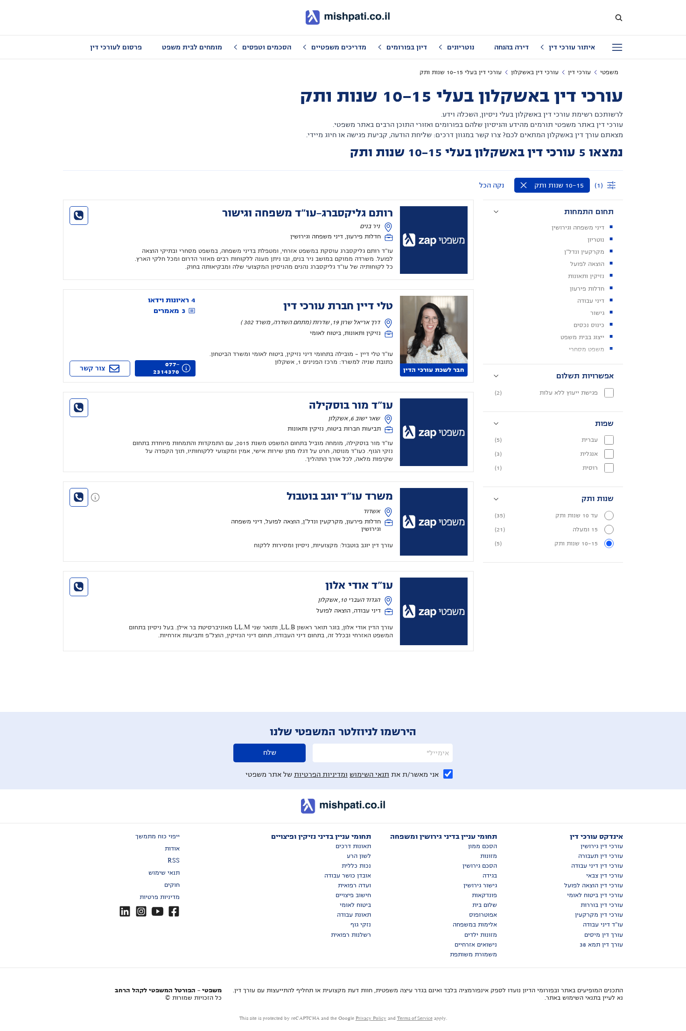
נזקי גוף (360, 924)
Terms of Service (415, 1018)
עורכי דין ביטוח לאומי (595, 895)
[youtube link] (157, 911)
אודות (172, 848)
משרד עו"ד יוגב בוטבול (340, 496)
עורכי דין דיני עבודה (597, 866)
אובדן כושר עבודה (347, 875)
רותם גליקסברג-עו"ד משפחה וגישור (307, 213)
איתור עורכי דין (572, 47)
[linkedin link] (125, 911)
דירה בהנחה (511, 47)
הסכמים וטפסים (266, 47)
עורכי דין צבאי (604, 875)
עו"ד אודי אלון (359, 585)
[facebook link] (174, 911)
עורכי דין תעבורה (600, 856)
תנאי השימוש (369, 774)
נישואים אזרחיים (476, 944)
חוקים (172, 885)
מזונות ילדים (480, 935)
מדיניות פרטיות (160, 897)
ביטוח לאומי (355, 905)
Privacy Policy (371, 1018)
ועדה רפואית (354, 885)
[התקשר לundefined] (79, 215)
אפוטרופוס (483, 915)
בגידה (490, 875)
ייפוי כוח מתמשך (157, 836)
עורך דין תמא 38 (601, 944)
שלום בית (484, 905)
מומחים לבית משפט (192, 47)
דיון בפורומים (406, 47)
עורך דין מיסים (603, 935)
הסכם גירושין (479, 866)
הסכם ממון (482, 846)
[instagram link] (141, 911)
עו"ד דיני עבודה (603, 924)
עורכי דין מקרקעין (599, 915)
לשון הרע (359, 856)
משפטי (609, 72)
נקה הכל (491, 185)
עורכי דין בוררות (602, 905)
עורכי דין (579, 72)
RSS (174, 860)
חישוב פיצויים (353, 895)
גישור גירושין (480, 885)
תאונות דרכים (353, 846)
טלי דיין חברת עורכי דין (338, 306)
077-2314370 (166, 368)
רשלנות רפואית (351, 935)
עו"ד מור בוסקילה (351, 405)
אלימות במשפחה (475, 924)
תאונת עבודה (354, 915)
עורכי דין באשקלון (535, 72)
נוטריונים (460, 47)
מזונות (488, 856)
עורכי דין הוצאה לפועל (593, 885)
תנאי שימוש (164, 873)
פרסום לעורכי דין (116, 47)
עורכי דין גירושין (602, 846)
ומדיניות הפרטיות (321, 774)
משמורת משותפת (473, 954)
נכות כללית (356, 866)
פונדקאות (484, 895)
